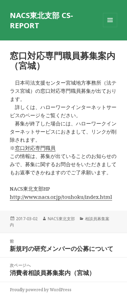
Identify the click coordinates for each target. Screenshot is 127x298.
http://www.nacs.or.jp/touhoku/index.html (61, 196)
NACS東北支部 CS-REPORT (41, 20)
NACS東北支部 (61, 219)
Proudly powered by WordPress (40, 290)
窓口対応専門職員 (35, 147)
